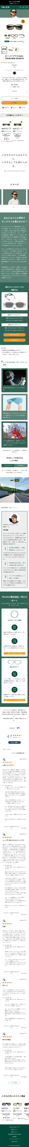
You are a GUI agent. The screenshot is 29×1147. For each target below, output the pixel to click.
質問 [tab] (18, 728)
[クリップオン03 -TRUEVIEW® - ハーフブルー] (5, 1117)
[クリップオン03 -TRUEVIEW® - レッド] (8, 1117)
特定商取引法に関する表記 (14, 1134)
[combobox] (19, 753)
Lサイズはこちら (14, 340)
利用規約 (14, 1136)
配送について (14, 1129)
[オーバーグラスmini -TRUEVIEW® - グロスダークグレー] (6, 139)
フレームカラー (14, 70)
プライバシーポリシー (14, 1139)
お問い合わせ (14, 1141)
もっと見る (15, 862)
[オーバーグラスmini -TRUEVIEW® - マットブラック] (4, 139)
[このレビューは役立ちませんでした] (24, 828)
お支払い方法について (14, 1127)
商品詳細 (14, 91)
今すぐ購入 (14, 102)
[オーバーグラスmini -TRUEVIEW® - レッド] (8, 139)
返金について (14, 1131)
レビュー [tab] (12, 728)
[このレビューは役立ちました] (22, 828)
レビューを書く (14, 742)
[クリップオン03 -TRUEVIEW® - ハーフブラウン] (7, 1117)
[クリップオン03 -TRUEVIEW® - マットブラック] (3, 1117)
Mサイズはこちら (14, 334)
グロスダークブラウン (14, 73)
